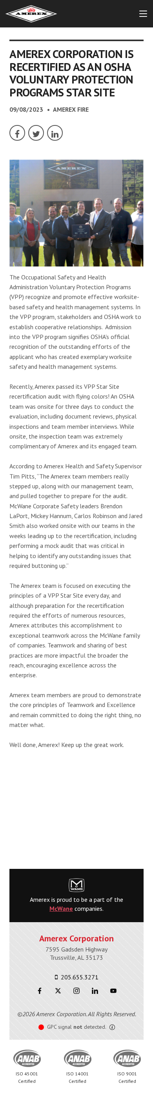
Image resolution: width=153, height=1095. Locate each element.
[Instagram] (77, 990)
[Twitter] (36, 133)
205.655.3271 (78, 977)
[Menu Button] (143, 14)
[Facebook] (17, 133)
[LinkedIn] (55, 133)
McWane (61, 908)
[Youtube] (113, 990)
